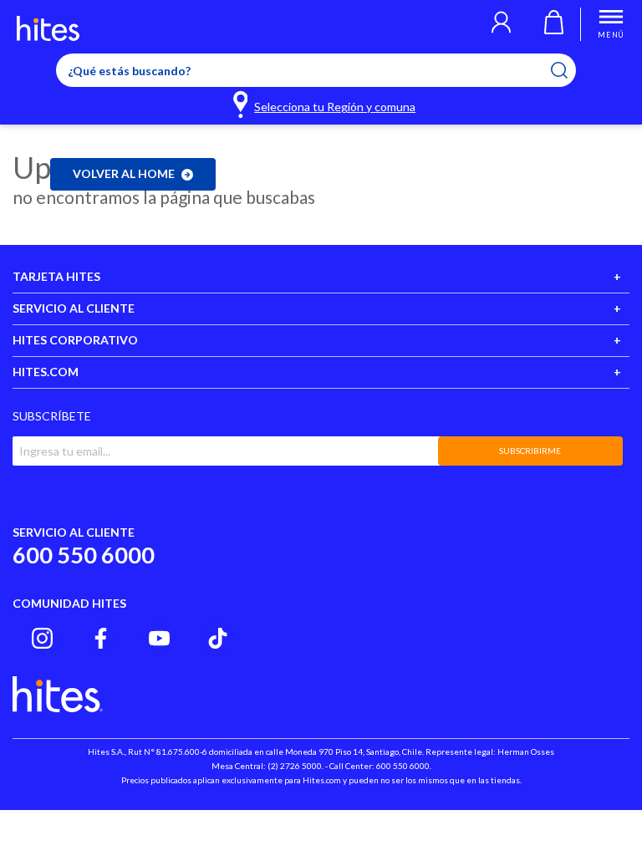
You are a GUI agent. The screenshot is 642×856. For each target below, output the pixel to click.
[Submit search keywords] (569, 70)
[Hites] (48, 28)
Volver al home (124, 173)
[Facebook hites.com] (100, 638)
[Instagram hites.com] (42, 638)
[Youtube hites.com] (159, 638)
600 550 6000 (84, 554)
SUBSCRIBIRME (530, 451)
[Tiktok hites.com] (217, 638)
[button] (501, 24)
